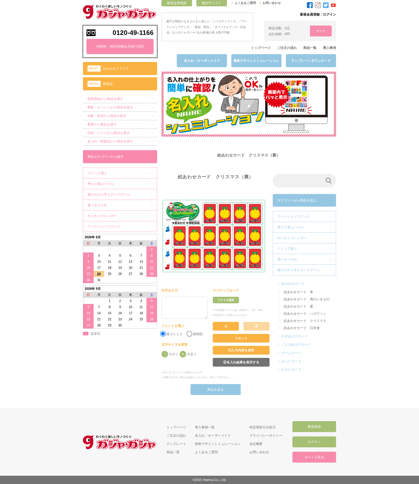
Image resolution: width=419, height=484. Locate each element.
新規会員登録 (310, 14)
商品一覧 (309, 48)
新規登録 (314, 426)
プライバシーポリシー (265, 435)
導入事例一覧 (205, 427)
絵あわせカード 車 (298, 292)
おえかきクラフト (116, 68)
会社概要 (256, 444)
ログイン (329, 14)
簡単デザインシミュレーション (256, 60)
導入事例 (329, 48)
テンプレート (176, 444)
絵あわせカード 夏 (298, 306)
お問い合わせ (272, 3)
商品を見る (215, 389)
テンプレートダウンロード (311, 60)
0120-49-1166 (133, 32)
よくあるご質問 (245, 3)
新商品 (108, 84)
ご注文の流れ (287, 48)
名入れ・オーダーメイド (202, 60)
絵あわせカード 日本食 (302, 328)
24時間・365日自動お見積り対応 (120, 46)
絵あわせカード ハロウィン (305, 313)
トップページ (261, 48)
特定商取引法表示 (262, 427)
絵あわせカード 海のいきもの (307, 299)
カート (321, 31)
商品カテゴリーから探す (106, 156)
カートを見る (314, 457)
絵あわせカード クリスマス (305, 321)
